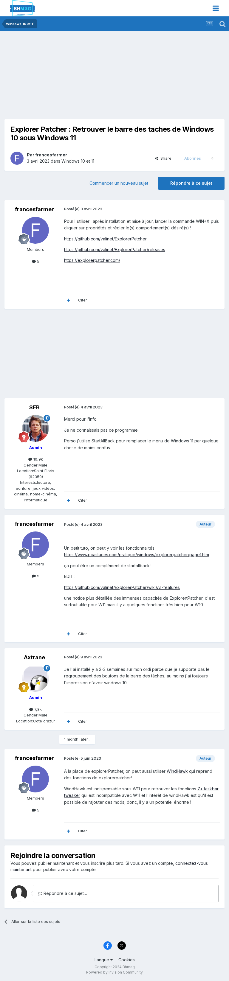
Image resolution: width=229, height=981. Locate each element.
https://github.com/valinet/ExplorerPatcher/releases (114, 249)
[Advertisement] (74, 77)
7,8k (37, 709)
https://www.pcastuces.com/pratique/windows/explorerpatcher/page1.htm (136, 554)
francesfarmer (51, 154)
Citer (82, 300)
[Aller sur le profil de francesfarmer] (17, 158)
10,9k (37, 459)
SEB (34, 407)
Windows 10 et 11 (77, 161)
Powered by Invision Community (114, 972)
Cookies (126, 959)
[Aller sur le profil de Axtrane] (35, 678)
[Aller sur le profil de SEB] (35, 428)
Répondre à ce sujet (191, 183)
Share (164, 158)
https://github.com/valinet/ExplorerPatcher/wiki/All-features (122, 587)
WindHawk (177, 771)
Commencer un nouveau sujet (118, 183)
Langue (102, 959)
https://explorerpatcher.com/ (92, 260)
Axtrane (34, 657)
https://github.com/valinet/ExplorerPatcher (105, 238)
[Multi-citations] (68, 300)
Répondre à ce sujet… (64, 893)
